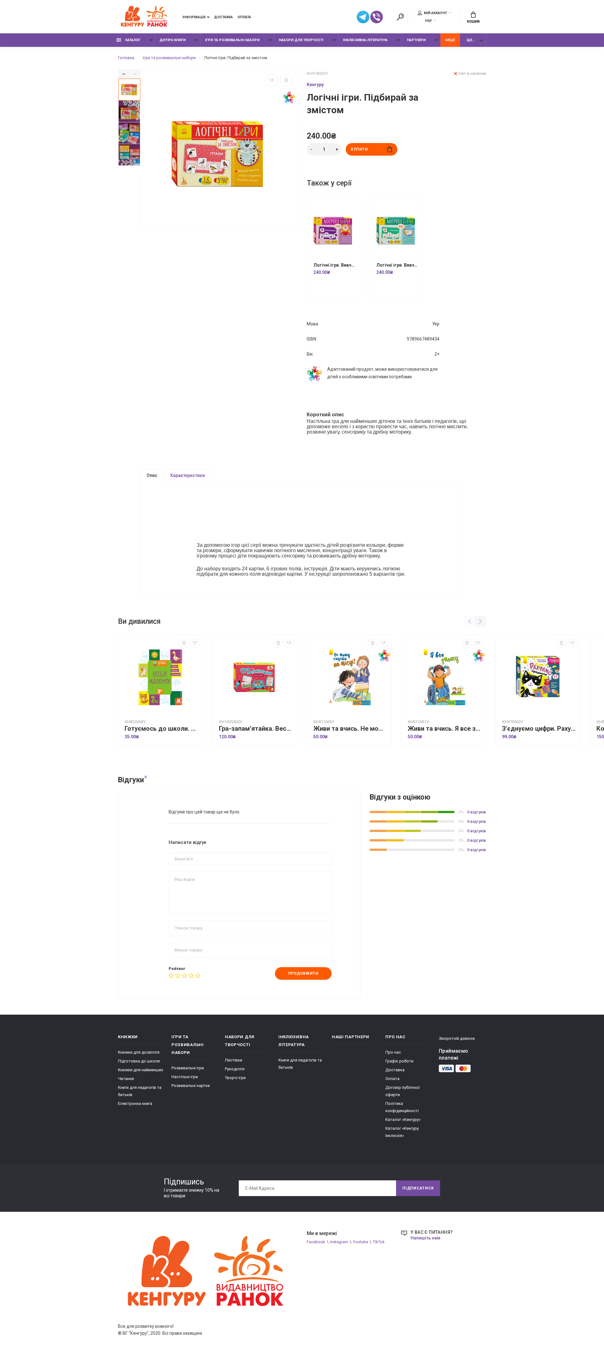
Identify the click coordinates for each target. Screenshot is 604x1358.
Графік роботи (399, 1061)
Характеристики (187, 475)
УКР (428, 21)
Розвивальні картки (190, 1085)
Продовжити (303, 973)
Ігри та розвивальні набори (232, 40)
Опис (152, 475)
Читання (126, 1078)
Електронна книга (135, 1103)
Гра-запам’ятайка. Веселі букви (256, 728)
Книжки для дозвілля (138, 1052)
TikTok (379, 1241)
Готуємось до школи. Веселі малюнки (162, 728)
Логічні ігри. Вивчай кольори (335, 265)
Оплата (244, 17)
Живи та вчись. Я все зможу (445, 728)
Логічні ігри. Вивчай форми (398, 265)
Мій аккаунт (435, 13)
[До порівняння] (286, 80)
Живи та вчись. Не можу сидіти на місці (350, 728)
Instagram (339, 1241)
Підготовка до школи (139, 1061)
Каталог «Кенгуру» (403, 1119)
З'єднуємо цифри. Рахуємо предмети (539, 728)
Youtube (360, 1241)
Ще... (471, 40)
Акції (450, 40)
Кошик (473, 21)
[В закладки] (272, 80)
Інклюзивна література (365, 40)
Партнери (416, 40)
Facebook (316, 1241)
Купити (359, 149)
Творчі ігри (235, 1077)
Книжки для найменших (140, 1069)
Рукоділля (234, 1069)
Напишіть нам (425, 1237)
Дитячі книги (172, 40)
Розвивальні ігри (187, 1068)
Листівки (233, 1060)
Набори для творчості (301, 40)
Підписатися (418, 1188)
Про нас (393, 1052)
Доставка (223, 17)
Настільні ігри (184, 1076)
